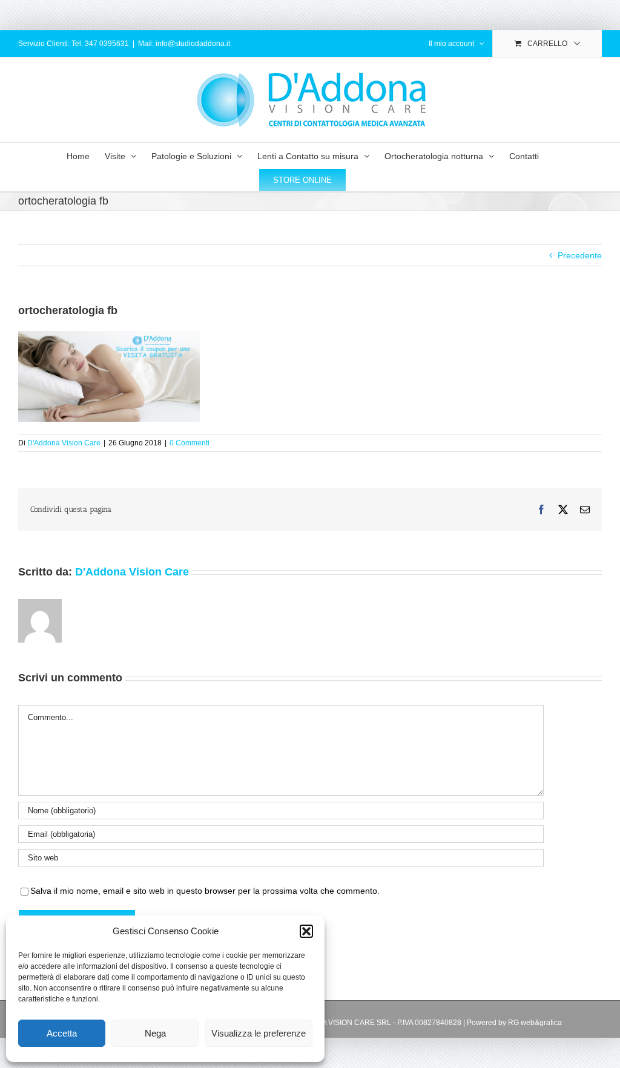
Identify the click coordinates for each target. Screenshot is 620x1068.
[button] (306, 931)
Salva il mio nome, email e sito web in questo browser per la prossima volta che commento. (205, 891)
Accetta (62, 1033)
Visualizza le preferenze (258, 1033)
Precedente (580, 255)
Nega (155, 1033)
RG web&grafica (535, 1022)
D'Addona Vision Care (64, 443)
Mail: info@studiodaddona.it (184, 43)
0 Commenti (189, 443)
